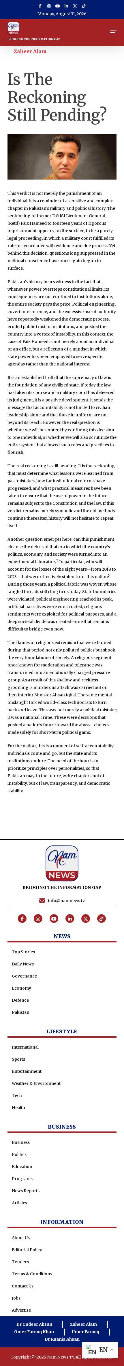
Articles (19, 1202)
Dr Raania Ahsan (62, 1339)
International (25, 1047)
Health (18, 1107)
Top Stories (23, 952)
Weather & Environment (36, 1083)
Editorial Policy (27, 1249)
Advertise (21, 1310)
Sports (18, 1059)
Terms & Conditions (32, 1274)
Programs (22, 1178)
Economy (21, 988)
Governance (24, 976)
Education (22, 1166)
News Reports (26, 1190)
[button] (113, 31)
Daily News (23, 964)
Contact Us (22, 1286)
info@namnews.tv (66, 900)
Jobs (16, 1298)
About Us (21, 1237)
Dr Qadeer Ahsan (34, 1324)
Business (21, 1142)
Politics (19, 1154)
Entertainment (27, 1071)
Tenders (20, 1261)
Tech (17, 1095)
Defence (20, 1000)
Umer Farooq (85, 1331)
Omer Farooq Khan (34, 1331)
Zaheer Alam (30, 51)
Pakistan (20, 1012)
